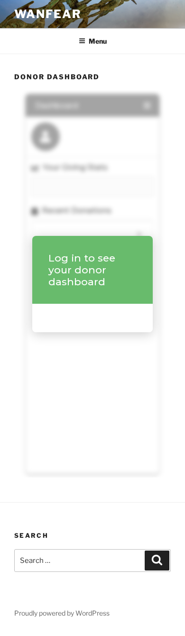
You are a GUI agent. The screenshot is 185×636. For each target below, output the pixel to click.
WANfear (47, 14)
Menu (98, 41)
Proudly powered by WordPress (62, 613)
